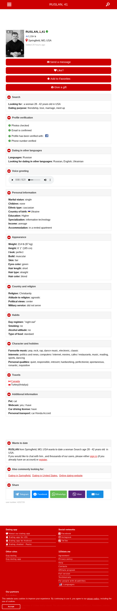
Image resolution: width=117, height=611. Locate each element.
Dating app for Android (20, 541)
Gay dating (11, 556)
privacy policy (93, 598)
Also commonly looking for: (33, 470)
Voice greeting (25, 172)
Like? (60, 70)
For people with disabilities (72, 581)
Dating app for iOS (18, 537)
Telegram (24, 494)
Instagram (66, 537)
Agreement (63, 556)
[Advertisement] (58, 18)
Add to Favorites (60, 78)
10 (11, 32)
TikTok (64, 541)
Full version (64, 574)
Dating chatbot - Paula (20, 544)
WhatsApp (61, 494)
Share (20, 486)
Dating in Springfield (19, 475)
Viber (79, 494)
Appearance (24, 238)
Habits (21, 316)
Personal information (29, 193)
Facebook (42, 494)
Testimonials (64, 577)
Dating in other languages (32, 151)
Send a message (60, 62)
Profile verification (27, 118)
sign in (93, 456)
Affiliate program (66, 570)
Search (21, 98)
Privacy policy (65, 559)
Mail (97, 494)
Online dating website (71, 475)
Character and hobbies (30, 344)
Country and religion (29, 287)
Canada (15, 381)
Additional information (30, 395)
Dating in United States (44, 475)
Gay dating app (13, 559)
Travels (21, 376)
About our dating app (19, 534)
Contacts (62, 566)
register (43, 459)
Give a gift (60, 87)
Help (60, 563)
